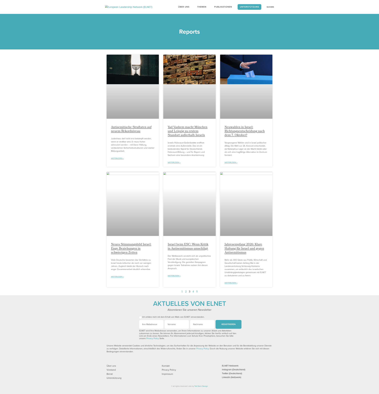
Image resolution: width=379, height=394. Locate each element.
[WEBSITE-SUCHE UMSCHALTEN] (268, 6)
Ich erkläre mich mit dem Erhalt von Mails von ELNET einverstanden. (173, 317)
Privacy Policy (152, 338)
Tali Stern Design (201, 386)
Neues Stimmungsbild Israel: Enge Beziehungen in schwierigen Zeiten (131, 248)
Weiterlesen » (117, 158)
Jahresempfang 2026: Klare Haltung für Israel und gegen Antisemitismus (244, 248)
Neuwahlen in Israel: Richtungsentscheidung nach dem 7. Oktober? (245, 131)
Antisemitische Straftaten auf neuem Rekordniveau (131, 129)
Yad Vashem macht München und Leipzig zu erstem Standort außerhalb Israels (187, 131)
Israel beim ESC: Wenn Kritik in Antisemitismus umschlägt (188, 246)
